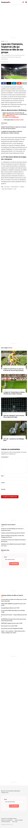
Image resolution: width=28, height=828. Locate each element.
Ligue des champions (7, 188)
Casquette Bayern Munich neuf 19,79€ (10, 608)
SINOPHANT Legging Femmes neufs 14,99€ (11, 623)
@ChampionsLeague (13, 114)
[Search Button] (26, 2)
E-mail (3, 482)
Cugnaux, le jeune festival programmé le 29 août (13, 533)
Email (5, 557)
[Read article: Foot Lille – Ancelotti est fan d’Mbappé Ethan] (14, 430)
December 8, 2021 (19, 120)
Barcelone (7, 186)
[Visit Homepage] (5, 2)
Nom (2, 476)
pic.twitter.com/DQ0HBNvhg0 (11, 117)
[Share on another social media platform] (24, 83)
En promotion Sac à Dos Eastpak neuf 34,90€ (12, 628)
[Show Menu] (23, 2)
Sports (6, 41)
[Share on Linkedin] (14, 83)
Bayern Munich (14, 186)
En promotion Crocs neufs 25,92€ (9, 626)
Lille (15, 188)
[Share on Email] (19, 83)
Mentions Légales (19, 820)
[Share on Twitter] (8, 83)
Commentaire (5, 457)
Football (22, 186)
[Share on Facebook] (3, 83)
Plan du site (14, 821)
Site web (3, 489)
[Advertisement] (14, 20)
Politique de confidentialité (7, 820)
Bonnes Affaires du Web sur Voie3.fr (12, 595)
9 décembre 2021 (5, 61)
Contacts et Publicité (5, 821)
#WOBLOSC (8, 115)
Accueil (2, 41)
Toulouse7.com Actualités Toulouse (9, 818)
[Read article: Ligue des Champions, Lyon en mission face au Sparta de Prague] (14, 406)
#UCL (13, 115)
